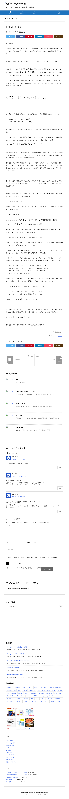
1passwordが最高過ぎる (13, 667)
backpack (17, 687)
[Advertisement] (34, 620)
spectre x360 (50, 696)
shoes (22, 696)
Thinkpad (25, 698)
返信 (60, 467)
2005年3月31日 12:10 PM (18, 476)
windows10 (58, 698)
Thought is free (43, 794)
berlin (35, 687)
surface (59, 696)
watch (42, 698)
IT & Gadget (16, 18)
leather (20, 693)
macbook (33, 693)
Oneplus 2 (10, 696)
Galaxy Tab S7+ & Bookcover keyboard (18, 660)
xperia (25, 701)
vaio (37, 698)
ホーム (8, 18)
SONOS (36, 696)
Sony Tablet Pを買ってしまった (25, 391)
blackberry (44, 687)
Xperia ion (33, 701)
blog (19, 690)
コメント (8, 525)
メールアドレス (31, 542)
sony (42, 696)
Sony (8, 750)
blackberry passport (55, 687)
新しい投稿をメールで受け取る (33, 568)
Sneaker (29, 696)
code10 (25, 690)
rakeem (60, 336)
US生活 (9, 752)
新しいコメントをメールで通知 (15, 568)
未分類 (9, 759)
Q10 (17, 696)
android (9, 687)
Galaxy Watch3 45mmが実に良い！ (17, 654)
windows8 (49, 698)
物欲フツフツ (11, 762)
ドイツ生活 (10, 755)
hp (8, 693)
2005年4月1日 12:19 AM (18, 497)
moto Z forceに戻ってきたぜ (13, 777)
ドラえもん (19, 415)
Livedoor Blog (20, 403)
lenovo (26, 693)
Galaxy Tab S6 (51, 690)
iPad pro (13, 693)
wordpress (10, 701)
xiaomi (18, 701)
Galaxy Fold (32, 690)
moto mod (49, 693)
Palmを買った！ (10, 779)
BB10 (30, 687)
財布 (59, 701)
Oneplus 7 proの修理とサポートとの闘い (17, 772)
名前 (7, 542)
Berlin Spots (10, 740)
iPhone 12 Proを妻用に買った (15, 674)
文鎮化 (52, 701)
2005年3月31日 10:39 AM (19, 459)
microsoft (41, 693)
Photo (9, 747)
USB (32, 698)
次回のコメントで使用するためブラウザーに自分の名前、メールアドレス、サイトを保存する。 (33, 557)
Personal (10, 745)
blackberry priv (11, 690)
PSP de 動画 (19, 427)
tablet (18, 698)
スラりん (18, 379)
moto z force (57, 693)
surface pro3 (10, 698)
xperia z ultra (43, 701)
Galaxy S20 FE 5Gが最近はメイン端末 (17, 647)
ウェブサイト (9, 549)
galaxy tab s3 (41, 690)
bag (24, 687)
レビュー (10, 757)
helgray (60, 690)
